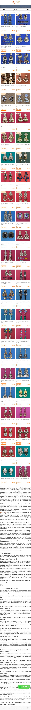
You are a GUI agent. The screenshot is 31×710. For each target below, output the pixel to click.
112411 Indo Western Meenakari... (6, 145)
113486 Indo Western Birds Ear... (22, 479)
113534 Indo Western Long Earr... (22, 342)
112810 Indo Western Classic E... (23, 165)
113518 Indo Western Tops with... (7, 243)
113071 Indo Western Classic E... (23, 420)
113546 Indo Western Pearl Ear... (22, 381)
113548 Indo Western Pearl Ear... (7, 401)
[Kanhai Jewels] (16, 2)
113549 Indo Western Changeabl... (21, 27)
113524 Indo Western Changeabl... (6, 283)
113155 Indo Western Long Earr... (7, 204)
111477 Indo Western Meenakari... (21, 86)
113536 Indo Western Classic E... (23, 361)
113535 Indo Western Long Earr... (7, 361)
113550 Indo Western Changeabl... (6, 47)
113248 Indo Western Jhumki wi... (22, 440)
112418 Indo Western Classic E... (7, 420)
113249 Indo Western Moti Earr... (22, 204)
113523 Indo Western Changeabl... (21, 263)
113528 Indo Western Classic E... (7, 302)
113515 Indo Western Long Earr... (7, 224)
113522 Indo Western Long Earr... (7, 263)
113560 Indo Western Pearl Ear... (22, 66)
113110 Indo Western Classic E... (23, 184)
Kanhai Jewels (3, 512)
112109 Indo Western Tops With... (7, 106)
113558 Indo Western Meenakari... (6, 66)
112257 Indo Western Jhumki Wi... (7, 125)
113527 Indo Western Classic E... (23, 283)
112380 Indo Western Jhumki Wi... (22, 125)
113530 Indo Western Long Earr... (7, 322)
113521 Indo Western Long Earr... (22, 243)
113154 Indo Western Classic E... (7, 440)
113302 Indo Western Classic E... (23, 459)
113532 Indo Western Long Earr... (22, 322)
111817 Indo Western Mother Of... (23, 401)
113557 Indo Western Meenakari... (21, 47)
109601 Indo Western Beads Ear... (7, 86)
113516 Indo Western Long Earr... (7, 27)
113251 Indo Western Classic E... (7, 459)
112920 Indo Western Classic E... (7, 184)
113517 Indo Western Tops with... (22, 224)
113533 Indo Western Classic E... (7, 342)
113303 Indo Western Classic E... (7, 479)
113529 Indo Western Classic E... (23, 302)
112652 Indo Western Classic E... (7, 165)
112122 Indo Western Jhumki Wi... (22, 106)
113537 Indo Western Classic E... (7, 381)
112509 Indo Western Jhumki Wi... (22, 145)
